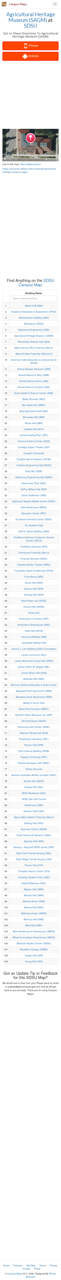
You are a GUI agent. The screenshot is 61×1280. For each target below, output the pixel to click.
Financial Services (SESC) (33, 558)
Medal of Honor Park (34, 703)
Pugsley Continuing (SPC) (33, 757)
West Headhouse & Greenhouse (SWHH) (34, 931)
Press (37, 1268)
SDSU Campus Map (36, 282)
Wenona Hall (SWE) (34, 919)
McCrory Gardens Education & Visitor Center (34, 684)
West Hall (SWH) (33, 925)
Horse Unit (33, 612)
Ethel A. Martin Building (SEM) (33, 531)
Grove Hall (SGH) (34, 582)
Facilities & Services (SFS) (33, 546)
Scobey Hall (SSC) (33, 787)
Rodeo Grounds (34, 769)
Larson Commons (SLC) (33, 654)
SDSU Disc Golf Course (34, 799)
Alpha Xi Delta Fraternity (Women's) (33, 353)
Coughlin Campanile (33, 453)
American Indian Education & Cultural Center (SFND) (34, 361)
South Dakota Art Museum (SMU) (34, 835)
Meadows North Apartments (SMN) (34, 690)
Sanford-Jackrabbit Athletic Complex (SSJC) (34, 775)
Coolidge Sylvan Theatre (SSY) (34, 447)
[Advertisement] (30, 94)
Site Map (30, 1265)
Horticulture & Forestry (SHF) (34, 618)
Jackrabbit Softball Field (34, 642)
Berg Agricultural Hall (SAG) (34, 411)
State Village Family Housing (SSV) (34, 859)
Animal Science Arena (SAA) (33, 381)
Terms (42, 1265)
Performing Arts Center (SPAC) (34, 727)
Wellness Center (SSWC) (34, 913)
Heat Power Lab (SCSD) (33, 600)
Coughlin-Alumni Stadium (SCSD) (34, 459)
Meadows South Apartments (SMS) (34, 696)
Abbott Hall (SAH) (34, 305)
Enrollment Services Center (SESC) (34, 519)
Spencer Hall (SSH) (34, 841)
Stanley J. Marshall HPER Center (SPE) (34, 847)
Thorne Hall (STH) (33, 865)
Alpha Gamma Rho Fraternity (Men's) (33, 347)
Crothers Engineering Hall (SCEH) (33, 465)
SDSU (30, 25)
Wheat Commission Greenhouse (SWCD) (34, 937)
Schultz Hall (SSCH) (34, 781)
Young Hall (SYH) (34, 961)
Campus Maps (18, 4)
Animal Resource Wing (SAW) (34, 375)
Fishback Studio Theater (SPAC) (34, 564)
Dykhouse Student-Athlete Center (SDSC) (33, 501)
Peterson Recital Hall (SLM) (34, 733)
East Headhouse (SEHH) (34, 507)
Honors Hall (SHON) (33, 606)
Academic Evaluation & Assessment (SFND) (33, 311)
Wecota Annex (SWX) (34, 901)
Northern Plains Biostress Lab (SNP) (34, 715)
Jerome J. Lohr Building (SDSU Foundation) (33, 648)
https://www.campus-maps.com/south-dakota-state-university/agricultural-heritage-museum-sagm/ (29, 168)
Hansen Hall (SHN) (34, 588)
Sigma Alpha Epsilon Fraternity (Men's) (34, 817)
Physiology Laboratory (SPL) (34, 739)
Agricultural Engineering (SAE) (33, 329)
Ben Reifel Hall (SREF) (34, 405)
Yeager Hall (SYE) (34, 955)
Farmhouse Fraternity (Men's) (33, 552)
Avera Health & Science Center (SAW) (33, 393)
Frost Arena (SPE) (33, 576)
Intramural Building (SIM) (34, 636)
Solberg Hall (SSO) (34, 823)
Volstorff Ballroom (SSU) (33, 883)
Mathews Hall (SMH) (33, 678)
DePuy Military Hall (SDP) (34, 489)
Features (17, 1265)
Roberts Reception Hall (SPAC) (34, 763)
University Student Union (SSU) (34, 877)
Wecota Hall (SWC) (34, 907)
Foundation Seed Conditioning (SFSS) (34, 570)
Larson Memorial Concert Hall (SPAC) (33, 660)
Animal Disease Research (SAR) (34, 369)
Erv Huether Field (34, 525)
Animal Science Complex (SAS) (34, 387)
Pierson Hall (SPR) (33, 745)
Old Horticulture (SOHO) (33, 721)
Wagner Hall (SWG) (34, 889)
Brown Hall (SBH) (34, 423)
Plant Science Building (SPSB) (33, 751)
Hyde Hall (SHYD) (34, 630)
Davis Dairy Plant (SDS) (34, 483)
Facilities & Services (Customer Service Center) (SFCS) (34, 539)
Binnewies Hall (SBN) (34, 417)
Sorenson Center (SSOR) (34, 829)
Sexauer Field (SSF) (33, 811)
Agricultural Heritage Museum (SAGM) (30, 17)
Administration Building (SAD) (34, 317)
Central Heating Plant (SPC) (34, 435)
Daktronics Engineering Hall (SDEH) (33, 477)
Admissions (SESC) (34, 323)
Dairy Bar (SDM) (33, 471)
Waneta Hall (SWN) (34, 895)
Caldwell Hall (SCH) (34, 429)
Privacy (53, 1265)
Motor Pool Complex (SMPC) (34, 709)
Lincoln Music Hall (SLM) (34, 672)
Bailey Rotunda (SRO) (33, 399)
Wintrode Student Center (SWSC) (34, 943)
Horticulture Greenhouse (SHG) (34, 624)
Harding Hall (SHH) (34, 594)
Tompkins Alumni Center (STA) (34, 871)
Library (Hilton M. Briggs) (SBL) (34, 666)
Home (6, 1265)
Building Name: (33, 293)
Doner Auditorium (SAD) (33, 495)
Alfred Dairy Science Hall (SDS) (34, 341)
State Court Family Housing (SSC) (33, 853)
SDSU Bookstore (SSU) (34, 793)
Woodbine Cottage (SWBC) (34, 949)
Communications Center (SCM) (34, 441)
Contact (26, 1268)
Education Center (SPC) (33, 513)
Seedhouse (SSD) (34, 805)
